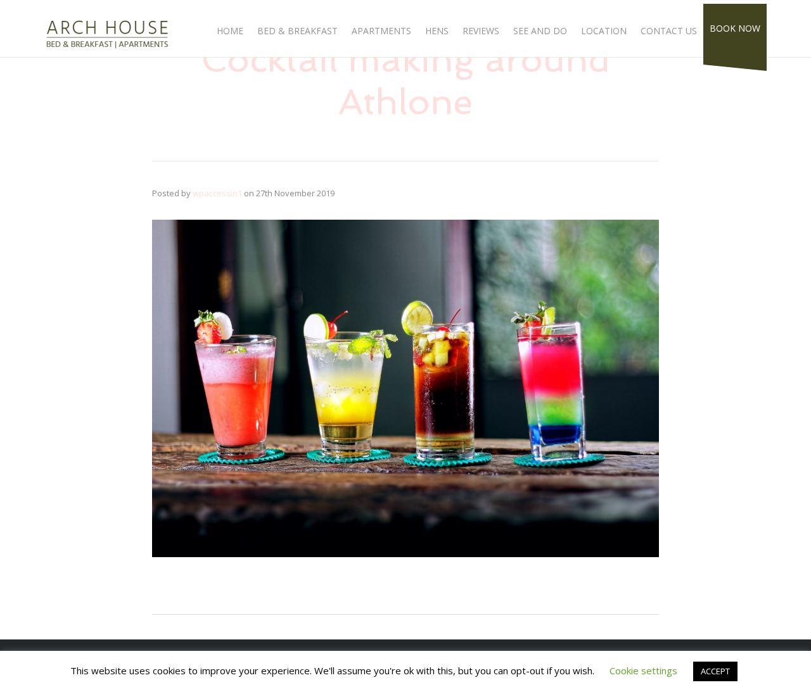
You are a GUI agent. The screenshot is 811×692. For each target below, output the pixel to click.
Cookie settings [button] (643, 670)
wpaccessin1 (217, 193)
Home (230, 31)
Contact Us (669, 31)
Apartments (381, 31)
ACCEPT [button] (715, 671)
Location (604, 31)
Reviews (481, 31)
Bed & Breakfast (297, 31)
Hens (437, 31)
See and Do (540, 31)
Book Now (735, 28)
